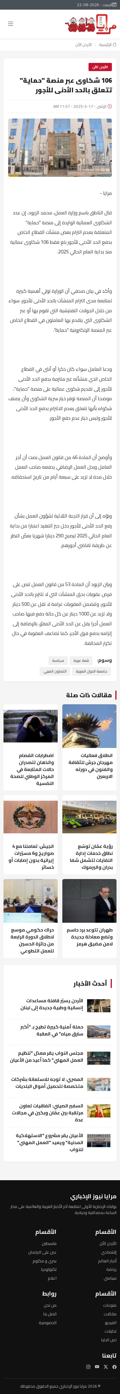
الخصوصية (48, 1322)
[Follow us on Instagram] (88, 1367)
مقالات (110, 1314)
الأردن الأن (83, 44)
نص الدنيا (109, 1340)
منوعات (110, 1305)
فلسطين (49, 1243)
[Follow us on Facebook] (114, 1367)
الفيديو (111, 1322)
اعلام (52, 1278)
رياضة (111, 1269)
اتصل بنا (50, 1314)
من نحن (50, 1305)
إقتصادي (109, 1252)
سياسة (58, 660)
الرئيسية (105, 44)
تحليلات (111, 1331)
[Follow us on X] (106, 1367)
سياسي (110, 1278)
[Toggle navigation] (10, 24)
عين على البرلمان (42, 1252)
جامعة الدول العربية (91, 671)
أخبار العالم (107, 1261)
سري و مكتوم (45, 1261)
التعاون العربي (54, 671)
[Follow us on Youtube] (97, 1367)
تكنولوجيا (49, 1269)
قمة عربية (81, 660)
